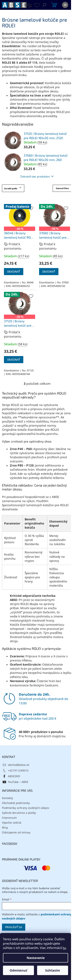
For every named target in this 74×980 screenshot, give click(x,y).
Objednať (13, 271)
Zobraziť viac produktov (35, 176)
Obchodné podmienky (16, 803)
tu (64, 948)
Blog (5, 827)
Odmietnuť (18, 970)
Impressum (9, 817)
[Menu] (65, 5)
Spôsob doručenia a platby (19, 813)
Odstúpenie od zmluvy (16, 832)
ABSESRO (14, 776)
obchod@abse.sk (18, 765)
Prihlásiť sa (13, 927)
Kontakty (7, 798)
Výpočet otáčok (11, 822)
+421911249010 (18, 770)
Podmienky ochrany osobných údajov (25, 808)
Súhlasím (52, 970)
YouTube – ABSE (18, 782)
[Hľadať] (44, 5)
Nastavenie (36, 958)
